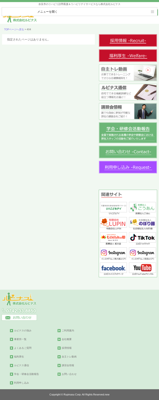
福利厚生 (19, 356)
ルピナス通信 (21, 365)
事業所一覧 (20, 339)
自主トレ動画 (69, 356)
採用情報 (67, 348)
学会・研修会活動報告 (26, 374)
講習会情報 (68, 365)
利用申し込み (21, 382)
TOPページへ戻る (14, 29)
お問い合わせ (69, 374)
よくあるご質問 (22, 348)
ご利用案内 (68, 330)
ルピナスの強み (22, 330)
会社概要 (67, 339)
